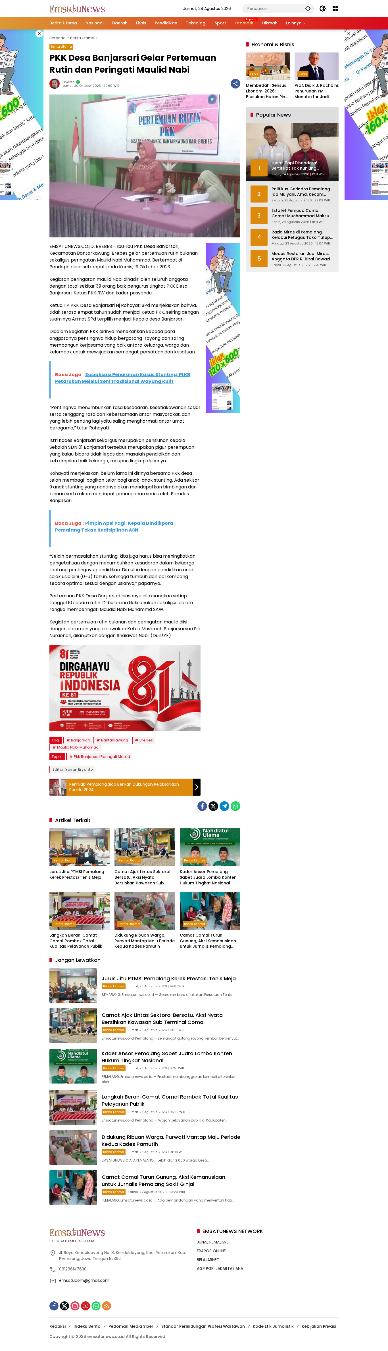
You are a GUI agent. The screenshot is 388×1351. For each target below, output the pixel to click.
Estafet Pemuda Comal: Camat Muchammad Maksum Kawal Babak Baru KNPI (302, 213)
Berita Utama (61, 46)
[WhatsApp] (235, 806)
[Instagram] (75, 1305)
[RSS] (106, 1305)
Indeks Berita (87, 1326)
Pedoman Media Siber (131, 1326)
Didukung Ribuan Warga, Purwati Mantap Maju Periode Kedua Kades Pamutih (144, 941)
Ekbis (254, 74)
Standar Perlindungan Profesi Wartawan (203, 1326)
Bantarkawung (114, 740)
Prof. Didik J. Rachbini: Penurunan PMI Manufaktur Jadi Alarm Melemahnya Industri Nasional (317, 91)
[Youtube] (85, 1305)
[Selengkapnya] (120, 1232)
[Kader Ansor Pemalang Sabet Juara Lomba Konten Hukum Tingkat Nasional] (210, 847)
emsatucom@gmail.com (84, 1280)
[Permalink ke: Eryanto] (55, 84)
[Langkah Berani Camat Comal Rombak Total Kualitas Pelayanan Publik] (79, 911)
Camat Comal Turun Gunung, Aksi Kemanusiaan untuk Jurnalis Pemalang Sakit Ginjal (208, 941)
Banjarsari (80, 740)
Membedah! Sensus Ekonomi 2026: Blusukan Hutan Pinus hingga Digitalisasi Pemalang (268, 91)
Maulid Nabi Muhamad (78, 747)
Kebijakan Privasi (319, 1326)
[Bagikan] (235, 83)
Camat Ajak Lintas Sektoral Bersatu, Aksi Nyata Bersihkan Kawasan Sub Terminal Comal (142, 877)
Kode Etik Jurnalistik (273, 1326)
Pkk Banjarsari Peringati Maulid (102, 756)
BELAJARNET (208, 1260)
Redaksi (57, 1326)
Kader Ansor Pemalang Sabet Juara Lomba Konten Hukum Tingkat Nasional (208, 877)
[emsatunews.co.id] (77, 8)
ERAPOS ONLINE (211, 1251)
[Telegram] (224, 806)
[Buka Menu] (335, 8)
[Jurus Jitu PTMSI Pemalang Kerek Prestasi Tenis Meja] (79, 847)
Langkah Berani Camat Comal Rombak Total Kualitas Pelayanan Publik (75, 941)
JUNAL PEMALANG (213, 1242)
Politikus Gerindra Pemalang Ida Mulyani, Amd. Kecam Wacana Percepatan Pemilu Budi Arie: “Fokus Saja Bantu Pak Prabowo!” (301, 191)
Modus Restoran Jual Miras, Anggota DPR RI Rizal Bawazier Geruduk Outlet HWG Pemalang (303, 256)
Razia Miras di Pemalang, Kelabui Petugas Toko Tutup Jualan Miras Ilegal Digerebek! (303, 235)
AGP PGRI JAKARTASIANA (220, 1268)
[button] (308, 8)
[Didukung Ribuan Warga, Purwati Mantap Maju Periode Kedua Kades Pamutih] (144, 911)
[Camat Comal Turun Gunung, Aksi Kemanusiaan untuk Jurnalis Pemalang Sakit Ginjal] (210, 911)
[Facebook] (202, 806)
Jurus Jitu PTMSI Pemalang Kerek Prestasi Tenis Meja (76, 874)
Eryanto (68, 82)
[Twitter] (213, 806)
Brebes (146, 740)
